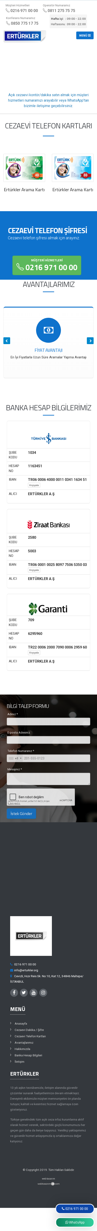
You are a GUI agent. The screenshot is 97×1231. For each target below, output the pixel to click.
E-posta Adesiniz (18, 732)
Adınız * (12, 714)
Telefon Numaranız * (20, 751)
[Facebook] (14, 993)
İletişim (19, 1061)
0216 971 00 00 (50, 265)
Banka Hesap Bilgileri (28, 1055)
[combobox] (15, 758)
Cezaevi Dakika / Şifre (29, 1030)
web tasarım (48, 1178)
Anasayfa (21, 1023)
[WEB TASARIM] (48, 1184)
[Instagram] (43, 993)
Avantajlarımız (24, 1042)
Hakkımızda (22, 1049)
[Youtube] (33, 993)
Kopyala (34, 485)
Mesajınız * (14, 769)
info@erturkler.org (26, 970)
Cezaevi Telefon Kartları (30, 1036)
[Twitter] (24, 993)
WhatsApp (76, 1222)
